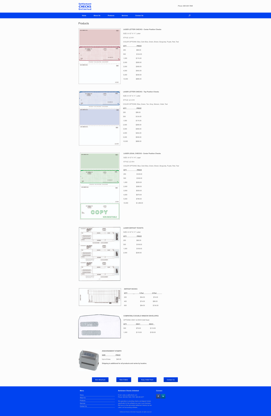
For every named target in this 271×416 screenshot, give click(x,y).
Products (111, 15)
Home (84, 15)
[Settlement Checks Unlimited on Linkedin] (163, 396)
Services (125, 15)
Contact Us (139, 15)
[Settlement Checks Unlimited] (85, 6)
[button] (189, 15)
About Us (97, 15)
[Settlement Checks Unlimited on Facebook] (158, 396)
